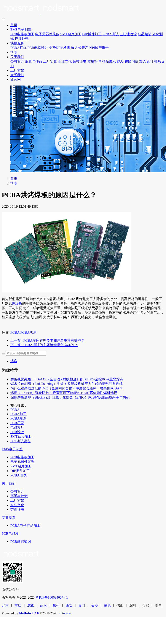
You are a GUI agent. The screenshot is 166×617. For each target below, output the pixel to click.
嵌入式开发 (79, 48)
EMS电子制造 (20, 29)
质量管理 (94, 61)
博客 (13, 52)
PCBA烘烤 (28, 332)
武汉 (43, 605)
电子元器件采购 (47, 34)
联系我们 (17, 75)
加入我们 (146, 61)
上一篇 (47, 340)
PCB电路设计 (37, 48)
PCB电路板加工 (22, 34)
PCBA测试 (110, 34)
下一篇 (44, 345)
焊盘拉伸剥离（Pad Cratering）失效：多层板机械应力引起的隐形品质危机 (66, 384)
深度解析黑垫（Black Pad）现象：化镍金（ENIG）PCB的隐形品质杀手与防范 (69, 397)
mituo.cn (65, 613)
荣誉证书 (79, 61)
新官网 (15, 79)
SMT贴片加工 (70, 34)
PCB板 (17, 303)
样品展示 (109, 61)
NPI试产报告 (99, 48)
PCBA (14, 332)
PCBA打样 (18, 48)
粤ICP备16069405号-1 (51, 597)
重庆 (17, 605)
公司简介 (17, 61)
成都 (30, 605)
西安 (68, 605)
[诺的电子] (83, 9)
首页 (13, 25)
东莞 (107, 605)
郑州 (56, 605)
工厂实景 (50, 61)
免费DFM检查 (59, 48)
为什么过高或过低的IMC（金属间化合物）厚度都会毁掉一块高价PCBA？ (66, 388)
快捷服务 (17, 43)
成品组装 (145, 34)
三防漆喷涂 (128, 34)
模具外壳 (22, 38)
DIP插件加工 (92, 34)
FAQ (120, 61)
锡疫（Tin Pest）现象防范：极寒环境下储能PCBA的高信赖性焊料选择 (63, 393)
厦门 (81, 605)
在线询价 (131, 61)
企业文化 (65, 61)
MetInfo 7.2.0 (29, 613)
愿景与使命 (33, 61)
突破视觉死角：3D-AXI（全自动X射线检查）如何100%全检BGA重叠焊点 (66, 379)
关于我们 (17, 57)
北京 (5, 605)
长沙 (94, 605)
